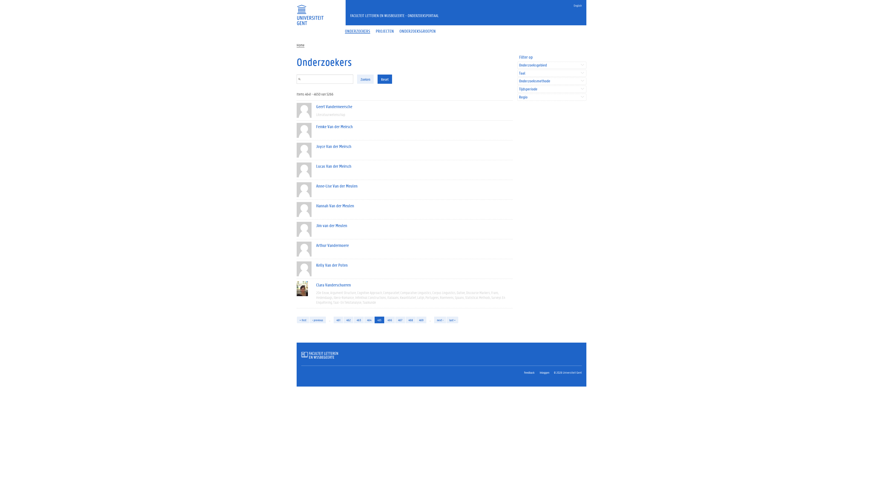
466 (389, 320)
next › (440, 320)
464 (369, 320)
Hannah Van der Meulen (335, 205)
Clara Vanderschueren (333, 285)
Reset (385, 79)
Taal (522, 73)
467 (400, 320)
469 (421, 320)
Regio (523, 97)
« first (303, 320)
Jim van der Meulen (331, 225)
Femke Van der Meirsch (334, 126)
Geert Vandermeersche (334, 106)
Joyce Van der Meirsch (333, 146)
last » (452, 320)
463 (359, 320)
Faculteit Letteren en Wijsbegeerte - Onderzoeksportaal (394, 15)
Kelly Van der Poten (332, 265)
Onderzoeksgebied (533, 65)
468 (410, 320)
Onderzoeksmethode (534, 81)
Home (300, 45)
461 (338, 320)
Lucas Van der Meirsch (333, 166)
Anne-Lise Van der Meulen (337, 186)
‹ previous (317, 320)
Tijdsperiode (528, 89)
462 (348, 320)
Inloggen (544, 372)
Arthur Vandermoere (332, 245)
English (578, 5)
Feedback (529, 372)
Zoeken (365, 79)
